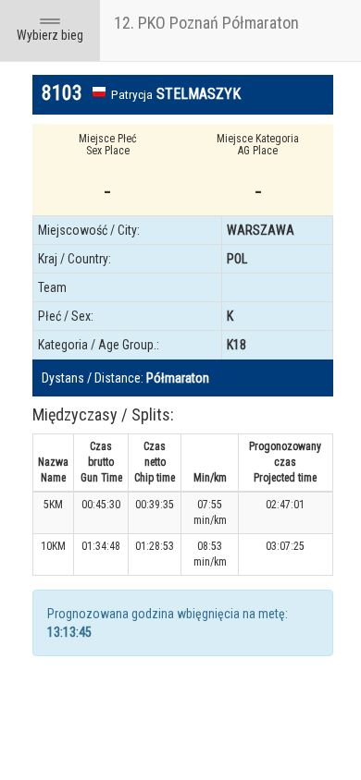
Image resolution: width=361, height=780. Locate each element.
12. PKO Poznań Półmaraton (206, 22)
